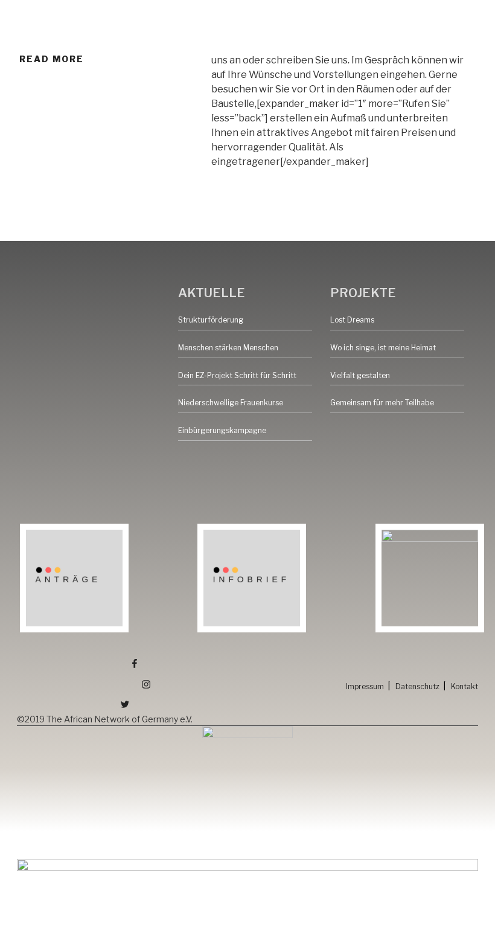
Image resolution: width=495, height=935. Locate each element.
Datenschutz (417, 686)
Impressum (365, 686)
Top (466, 906)
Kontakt (464, 686)
